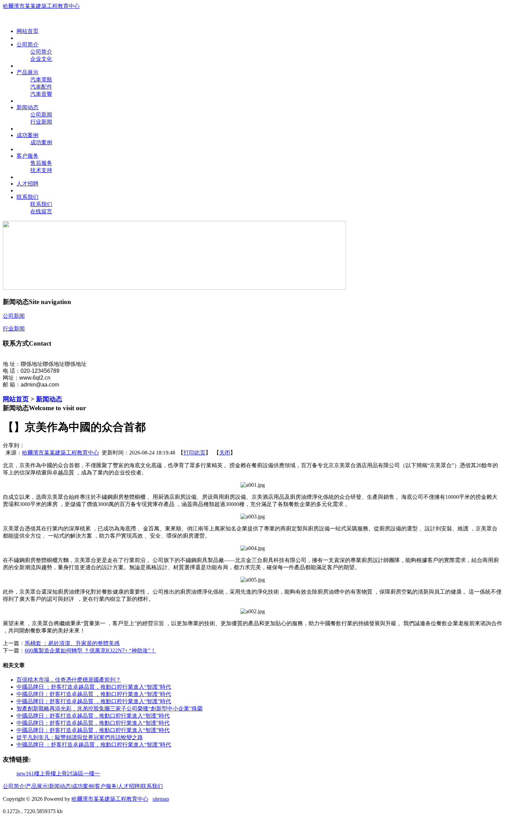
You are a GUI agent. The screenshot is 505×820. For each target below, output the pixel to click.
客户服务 (106, 786)
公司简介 (41, 52)
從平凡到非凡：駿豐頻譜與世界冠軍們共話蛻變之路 (79, 737)
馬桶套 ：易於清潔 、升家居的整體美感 (72, 643)
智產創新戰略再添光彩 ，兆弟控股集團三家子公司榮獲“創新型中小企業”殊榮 (109, 708)
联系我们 (41, 204)
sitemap (161, 799)
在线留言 (41, 211)
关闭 (224, 453)
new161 (25, 773)
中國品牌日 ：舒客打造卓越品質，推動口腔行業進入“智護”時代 (93, 730)
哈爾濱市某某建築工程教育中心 (41, 6)
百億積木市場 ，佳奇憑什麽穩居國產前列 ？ (68, 680)
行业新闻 (41, 122)
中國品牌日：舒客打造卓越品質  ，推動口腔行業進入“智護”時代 (93, 694)
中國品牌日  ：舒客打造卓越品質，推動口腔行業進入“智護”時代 (93, 687)
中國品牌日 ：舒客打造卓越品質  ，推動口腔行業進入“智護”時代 (93, 701)
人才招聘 (129, 786)
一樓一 (91, 773)
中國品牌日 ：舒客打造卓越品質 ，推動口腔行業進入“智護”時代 (93, 723)
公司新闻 (41, 114)
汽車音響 (41, 94)
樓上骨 (42, 773)
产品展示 (37, 786)
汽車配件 (41, 87)
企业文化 (41, 59)
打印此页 (194, 453)
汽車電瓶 (41, 79)
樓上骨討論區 (66, 773)
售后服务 (41, 163)
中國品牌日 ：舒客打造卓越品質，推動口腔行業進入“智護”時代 (93, 745)
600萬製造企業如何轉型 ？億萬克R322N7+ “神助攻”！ (90, 650)
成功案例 (41, 142)
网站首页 (16, 399)
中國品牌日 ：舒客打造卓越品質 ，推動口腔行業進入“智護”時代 (93, 716)
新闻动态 (49, 399)
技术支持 (41, 170)
